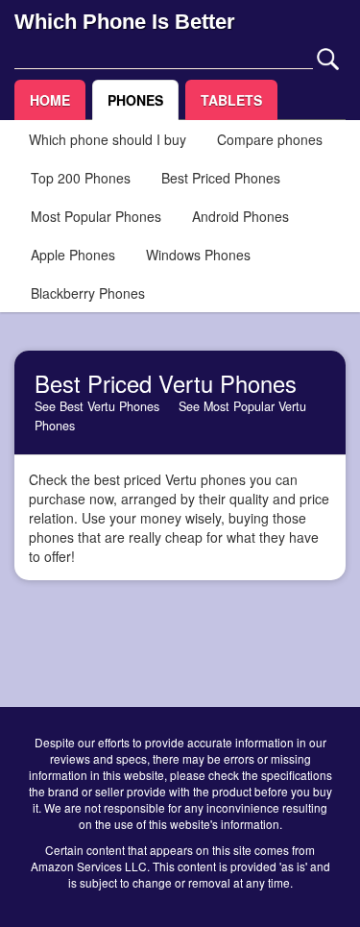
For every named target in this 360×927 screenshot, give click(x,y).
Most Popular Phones (96, 216)
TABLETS (231, 100)
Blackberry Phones (88, 293)
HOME (50, 100)
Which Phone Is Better (124, 22)
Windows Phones (198, 254)
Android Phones (240, 216)
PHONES (135, 100)
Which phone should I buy (107, 139)
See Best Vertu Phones (97, 406)
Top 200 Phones (81, 177)
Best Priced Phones (220, 177)
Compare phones (270, 139)
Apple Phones (73, 254)
